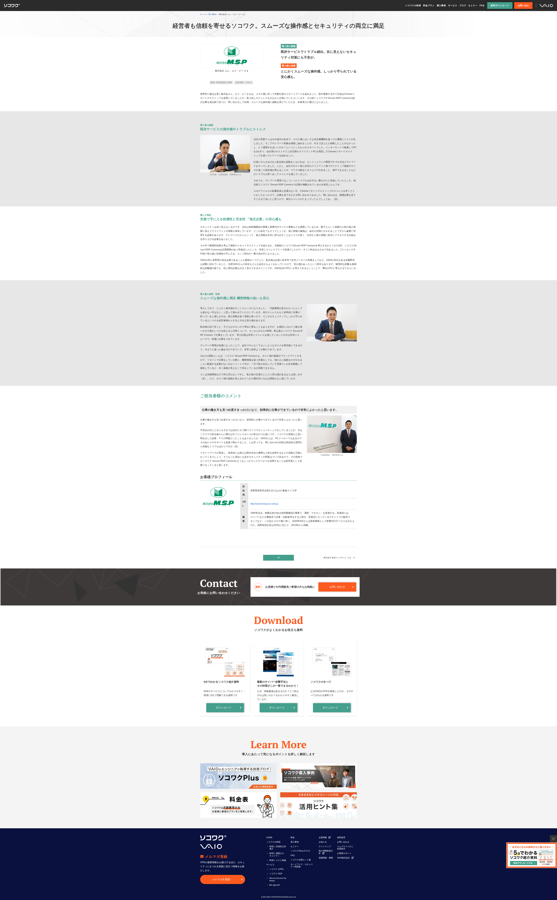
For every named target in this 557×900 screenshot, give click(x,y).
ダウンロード (223, 707)
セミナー (472, 5)
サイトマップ (325, 846)
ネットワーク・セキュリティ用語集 (302, 865)
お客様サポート (344, 853)
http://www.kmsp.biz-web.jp (264, 504)
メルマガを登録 (221, 879)
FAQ (482, 5)
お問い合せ (523, 5)
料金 (293, 837)
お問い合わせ (337, 586)
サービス (452, 5)
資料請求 (341, 837)
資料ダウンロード (500, 5)
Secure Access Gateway (277, 879)
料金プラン (429, 5)
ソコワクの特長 (413, 5)
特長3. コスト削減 (277, 860)
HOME (269, 837)
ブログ (462, 5)
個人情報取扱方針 (326, 852)
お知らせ (323, 842)
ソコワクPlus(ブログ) (300, 851)
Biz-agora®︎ (274, 885)
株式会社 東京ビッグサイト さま (338, 558)
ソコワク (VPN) (276, 869)
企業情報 (323, 837)
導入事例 (441, 5)
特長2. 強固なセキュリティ (276, 854)
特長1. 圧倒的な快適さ (277, 847)
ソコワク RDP (275, 873)
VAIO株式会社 (343, 858)
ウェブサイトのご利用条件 (345, 847)
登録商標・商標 (326, 858)
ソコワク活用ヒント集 (301, 860)
